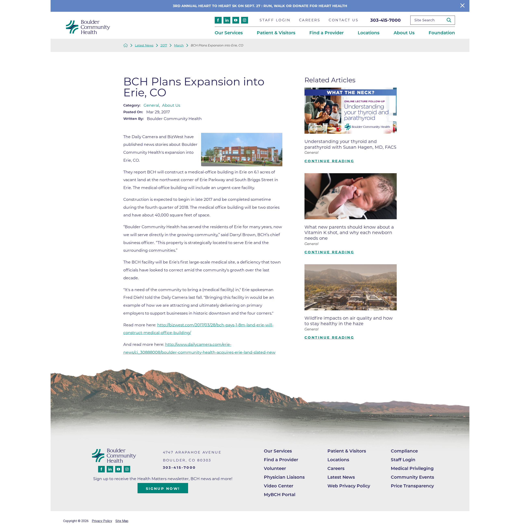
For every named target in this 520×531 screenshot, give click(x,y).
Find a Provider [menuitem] (326, 32)
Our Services (278, 451)
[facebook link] (218, 20)
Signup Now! (163, 488)
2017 (163, 45)
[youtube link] (235, 20)
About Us (171, 105)
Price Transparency (412, 485)
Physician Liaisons (284, 477)
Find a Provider (281, 459)
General (151, 105)
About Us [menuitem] (404, 32)
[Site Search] (451, 20)
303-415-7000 (385, 20)
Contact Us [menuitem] (344, 20)
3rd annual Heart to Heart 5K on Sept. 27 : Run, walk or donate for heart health (260, 6)
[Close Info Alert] (462, 6)
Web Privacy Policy (348, 485)
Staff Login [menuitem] (275, 20)
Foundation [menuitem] (442, 32)
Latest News (144, 45)
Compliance (404, 451)
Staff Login (403, 459)
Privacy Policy (102, 521)
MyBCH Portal (279, 494)
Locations (338, 459)
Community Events (412, 477)
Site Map (121, 521)
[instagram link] (244, 20)
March (179, 45)
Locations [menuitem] (368, 32)
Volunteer (275, 468)
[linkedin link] (226, 20)
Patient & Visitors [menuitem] (276, 32)
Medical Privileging (412, 468)
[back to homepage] (125, 45)
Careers (335, 468)
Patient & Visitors (346, 451)
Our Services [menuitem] (229, 32)
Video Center (278, 485)
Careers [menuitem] (309, 20)
